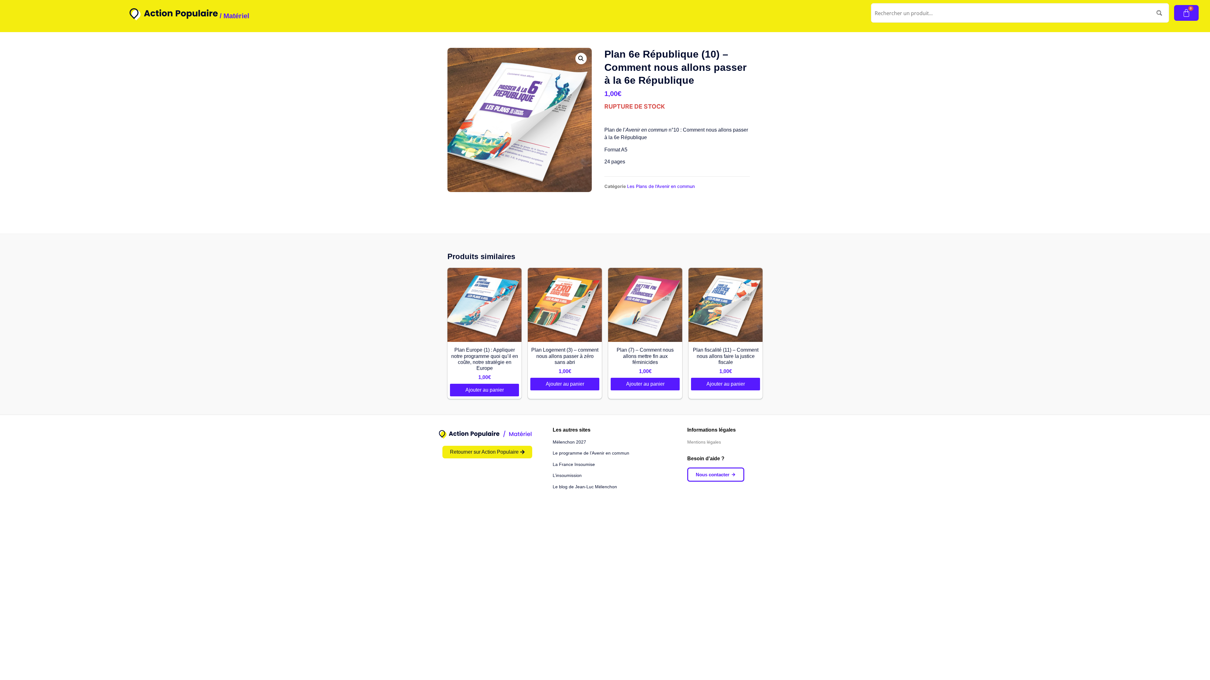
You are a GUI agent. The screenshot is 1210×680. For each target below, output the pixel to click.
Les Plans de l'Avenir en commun (661, 186)
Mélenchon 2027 (569, 442)
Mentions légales (704, 442)
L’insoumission (567, 475)
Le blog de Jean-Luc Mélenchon (585, 486)
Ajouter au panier (484, 390)
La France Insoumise (574, 464)
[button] (581, 58)
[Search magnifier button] (1159, 12)
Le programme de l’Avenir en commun (591, 453)
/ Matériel (234, 16)
